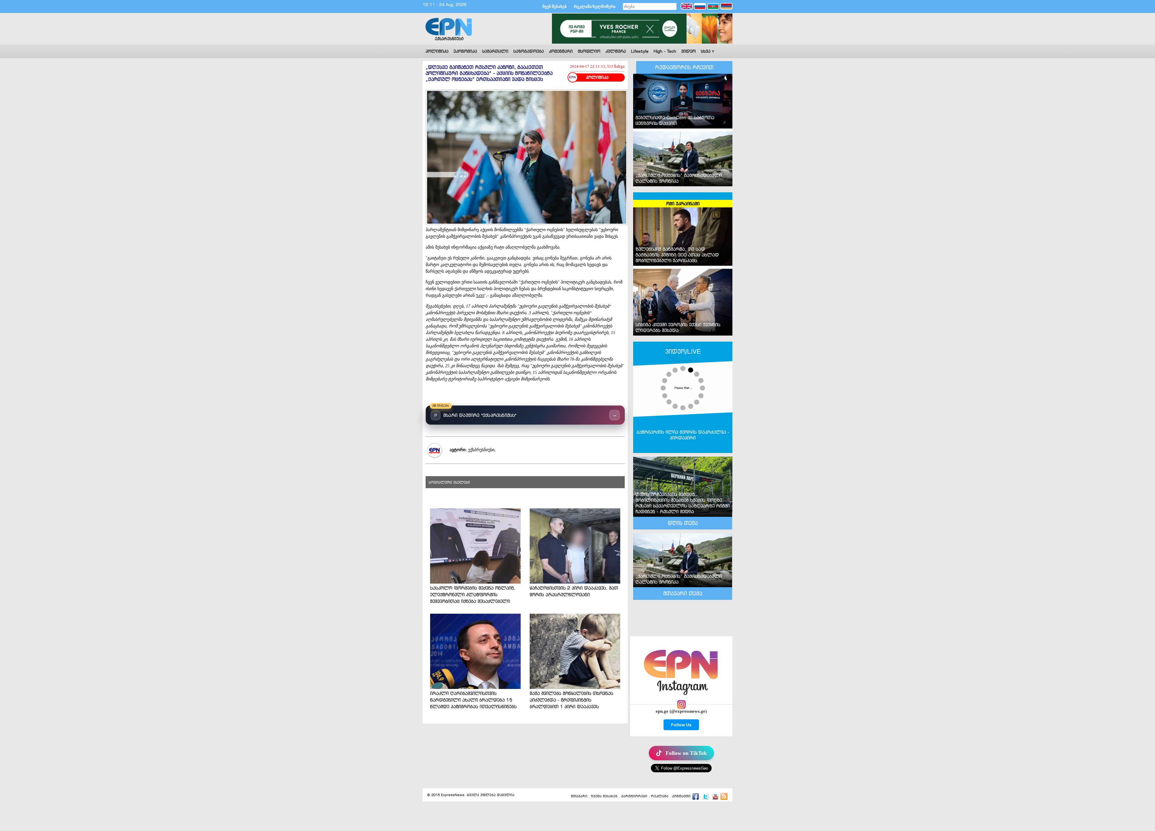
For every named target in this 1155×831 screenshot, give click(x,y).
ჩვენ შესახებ (555, 6)
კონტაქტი (681, 796)
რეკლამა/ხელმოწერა (595, 6)
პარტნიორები (634, 796)
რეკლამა (659, 796)
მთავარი (579, 796)
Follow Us (681, 724)
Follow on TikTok (686, 753)
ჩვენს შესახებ (604, 796)
